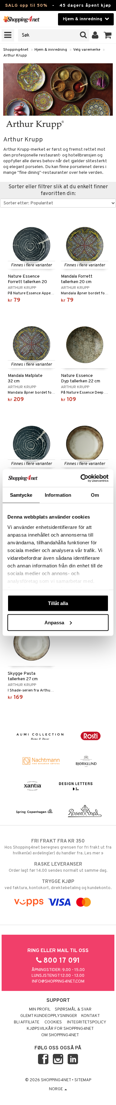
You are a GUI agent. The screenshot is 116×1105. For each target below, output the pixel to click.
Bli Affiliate (26, 1022)
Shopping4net (15, 49)
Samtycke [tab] (21, 495)
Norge (56, 1089)
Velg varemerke (86, 49)
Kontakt (90, 1016)
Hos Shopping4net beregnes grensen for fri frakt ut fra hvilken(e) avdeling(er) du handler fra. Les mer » (58, 847)
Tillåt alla (58, 603)
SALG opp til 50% (26, 5)
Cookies (53, 1022)
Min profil (40, 1009)
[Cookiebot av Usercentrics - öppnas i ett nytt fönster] (82, 478)
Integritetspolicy (86, 1022)
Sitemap (82, 1080)
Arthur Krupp (15, 55)
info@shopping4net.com (58, 981)
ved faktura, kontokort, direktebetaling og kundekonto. (58, 885)
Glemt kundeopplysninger (48, 1016)
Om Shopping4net (60, 1035)
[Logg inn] (95, 35)
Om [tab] (95, 495)
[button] (107, 35)
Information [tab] (58, 495)
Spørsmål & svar (73, 1009)
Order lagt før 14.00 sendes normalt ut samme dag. (58, 867)
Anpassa (54, 622)
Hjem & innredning (50, 49)
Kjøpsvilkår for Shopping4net (60, 1028)
